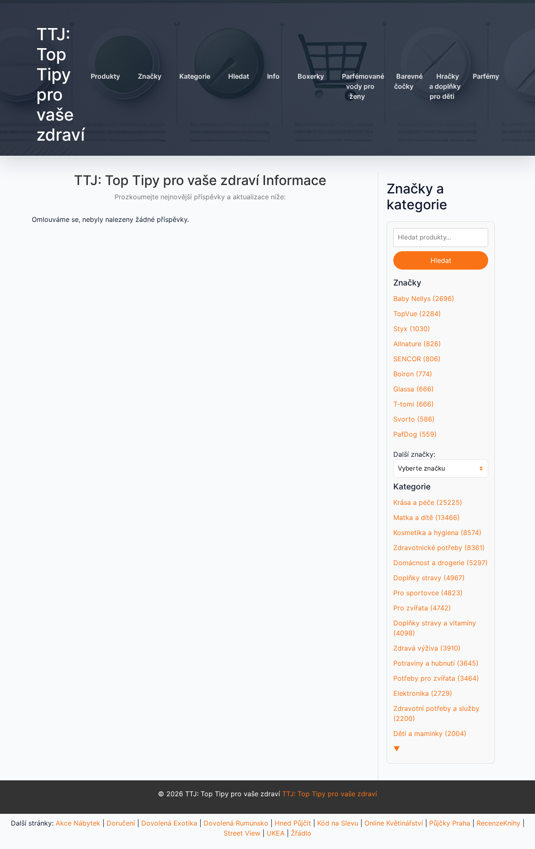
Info (273, 76)
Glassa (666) (413, 389)
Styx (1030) (411, 328)
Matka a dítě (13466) (426, 517)
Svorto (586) (414, 419)
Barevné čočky (408, 81)
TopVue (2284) (417, 313)
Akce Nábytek (78, 823)
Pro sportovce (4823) (428, 593)
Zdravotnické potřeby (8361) (439, 547)
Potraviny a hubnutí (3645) (436, 663)
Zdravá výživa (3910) (427, 648)
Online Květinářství (393, 823)
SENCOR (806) (417, 359)
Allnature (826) (417, 344)
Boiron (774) (412, 374)
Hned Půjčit (293, 823)
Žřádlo (301, 833)
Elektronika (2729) (422, 693)
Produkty (105, 76)
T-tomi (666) (413, 404)
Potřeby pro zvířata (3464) (436, 678)
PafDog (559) (415, 434)
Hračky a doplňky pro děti (445, 86)
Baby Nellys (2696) (423, 298)
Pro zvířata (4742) (422, 608)
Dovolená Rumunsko (236, 823)
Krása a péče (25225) (427, 502)
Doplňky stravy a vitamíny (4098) (434, 628)
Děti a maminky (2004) (429, 733)
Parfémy (486, 76)
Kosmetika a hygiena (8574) (437, 532)
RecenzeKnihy (498, 823)
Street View (242, 833)
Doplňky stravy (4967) (429, 578)
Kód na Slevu (337, 823)
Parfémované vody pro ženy (363, 86)
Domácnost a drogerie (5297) (440, 562)
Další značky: (414, 454)
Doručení (121, 823)
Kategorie (194, 76)
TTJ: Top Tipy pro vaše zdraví (60, 84)
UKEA (276, 833)
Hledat (238, 76)
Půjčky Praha (449, 823)
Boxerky (311, 76)
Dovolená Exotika (169, 823)
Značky (149, 76)
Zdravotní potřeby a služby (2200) (436, 713)
